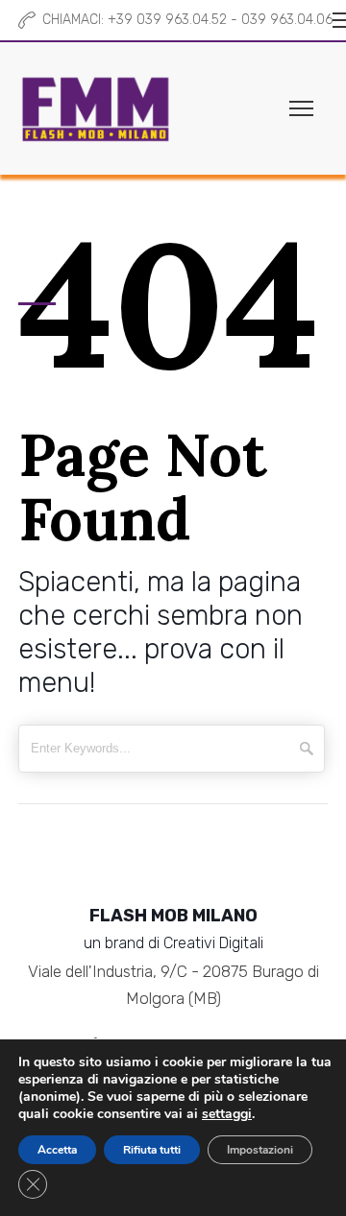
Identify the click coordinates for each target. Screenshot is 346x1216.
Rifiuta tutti (152, 1149)
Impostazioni (260, 1149)
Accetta (57, 1149)
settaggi (227, 1114)
